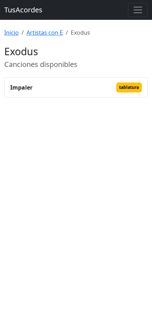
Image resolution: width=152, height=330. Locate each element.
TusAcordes (23, 10)
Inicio (11, 32)
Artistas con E (45, 32)
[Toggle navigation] (138, 10)
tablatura (129, 87)
